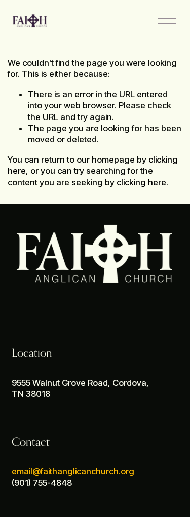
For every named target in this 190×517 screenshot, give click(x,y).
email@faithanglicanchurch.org (73, 471)
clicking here (141, 182)
